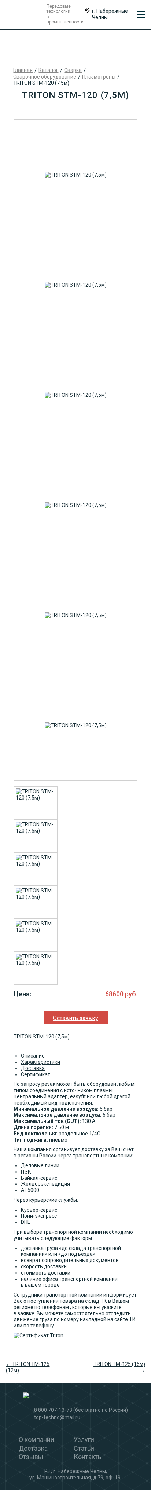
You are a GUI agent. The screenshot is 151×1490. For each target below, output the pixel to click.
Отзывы (31, 1457)
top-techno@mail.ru (57, 1417)
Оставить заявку (75, 1018)
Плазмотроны (98, 77)
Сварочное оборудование (44, 77)
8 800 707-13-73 (53, 1410)
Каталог (48, 70)
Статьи (84, 1448)
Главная (23, 70)
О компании (36, 1439)
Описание (33, 1056)
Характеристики (40, 1062)
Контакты (88, 1457)
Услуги (84, 1439)
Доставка (33, 1068)
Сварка (73, 70)
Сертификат (35, 1074)
